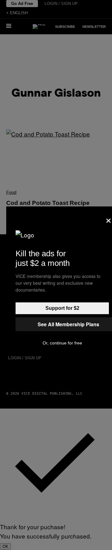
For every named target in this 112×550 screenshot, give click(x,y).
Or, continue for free (62, 342)
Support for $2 (62, 308)
